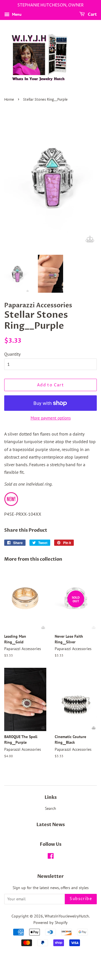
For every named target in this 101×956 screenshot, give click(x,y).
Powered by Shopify (50, 922)
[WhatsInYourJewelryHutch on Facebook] (50, 857)
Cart (92, 14)
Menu (16, 14)
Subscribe (81, 898)
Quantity (12, 354)
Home (9, 99)
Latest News (50, 825)
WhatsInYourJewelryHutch (67, 916)
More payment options (51, 418)
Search (50, 808)
